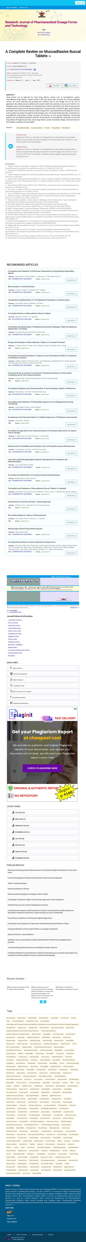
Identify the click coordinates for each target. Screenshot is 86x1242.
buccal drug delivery (37, 128)
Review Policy (12, 647)
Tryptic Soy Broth (11, 1160)
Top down (32, 1144)
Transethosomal (63, 1108)
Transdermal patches (18, 1021)
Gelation (8, 1086)
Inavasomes (23, 1105)
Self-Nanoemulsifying (69, 1060)
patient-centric (10, 1043)
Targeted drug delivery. (59, 1147)
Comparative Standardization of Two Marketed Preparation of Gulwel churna (39, 300)
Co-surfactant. (60, 1053)
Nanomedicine (61, 1144)
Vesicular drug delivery (35, 1105)
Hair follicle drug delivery (37, 1121)
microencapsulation (34, 1082)
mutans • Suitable (22, 1157)
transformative (34, 1092)
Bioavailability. (46, 1037)
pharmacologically (45, 1060)
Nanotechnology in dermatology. (50, 1124)
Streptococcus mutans (47, 1157)
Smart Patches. (51, 1134)
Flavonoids (73, 1105)
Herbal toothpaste (55, 1150)
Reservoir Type (21, 1134)
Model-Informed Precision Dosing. (15, 1098)
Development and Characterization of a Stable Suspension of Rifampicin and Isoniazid (42, 417)
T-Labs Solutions (18, 1239)
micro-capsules (38, 1079)
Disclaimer (11, 655)
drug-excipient (21, 1073)
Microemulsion (40, 1053)
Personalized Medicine (32, 1095)
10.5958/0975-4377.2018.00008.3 (22, 480)
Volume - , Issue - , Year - (27, 80)
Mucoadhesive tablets (23, 128)
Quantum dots (23, 1144)
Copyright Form (18, 686)
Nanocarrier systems (53, 1121)
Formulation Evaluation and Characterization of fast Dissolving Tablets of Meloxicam (42, 388)
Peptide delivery (65, 1043)
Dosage (67, 1163)
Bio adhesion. (66, 128)
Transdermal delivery (50, 1105)
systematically (74, 1069)
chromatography (61, 1160)
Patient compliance (59, 1047)
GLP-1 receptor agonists (13, 1047)
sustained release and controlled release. (18, 1034)
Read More (71, 280)
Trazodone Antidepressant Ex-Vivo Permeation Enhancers (22, 1030)
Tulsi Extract (68, 1056)
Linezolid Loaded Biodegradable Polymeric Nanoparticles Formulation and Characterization (37, 460)
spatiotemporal (39, 1086)
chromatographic (22, 1163)
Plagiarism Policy (13, 636)
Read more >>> (74, 607)
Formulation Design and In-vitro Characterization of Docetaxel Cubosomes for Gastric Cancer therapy (42, 432)
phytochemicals (21, 1102)
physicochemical (69, 1050)
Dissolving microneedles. (31, 1050)
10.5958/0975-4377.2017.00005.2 (22, 305)
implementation (45, 1092)
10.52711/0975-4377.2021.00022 (21, 69)
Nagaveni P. (17, 63)
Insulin (74, 1043)
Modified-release (27, 1086)
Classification (34, 1066)
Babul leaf (72, 1150)
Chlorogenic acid (31, 1128)
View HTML (72, 85)
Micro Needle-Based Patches (36, 1134)
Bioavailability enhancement (14, 1079)
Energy (23, 1147)
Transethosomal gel (34, 1115)
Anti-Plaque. (34, 1060)
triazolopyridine (10, 1027)
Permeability (50, 1053)
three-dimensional (58, 1034)
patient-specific (23, 1092)
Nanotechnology (22, 1108)
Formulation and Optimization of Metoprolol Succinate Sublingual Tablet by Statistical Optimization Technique (42, 328)
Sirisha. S (24, 63)
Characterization (50, 1144)
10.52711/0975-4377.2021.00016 (21, 452)
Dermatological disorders (32, 1124)
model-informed (34, 1089)
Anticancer (71, 1144)
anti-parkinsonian (68, 1111)
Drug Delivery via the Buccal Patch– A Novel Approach (29, 502)
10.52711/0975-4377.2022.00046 (21, 409)
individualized (56, 1092)
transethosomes (11, 1111)
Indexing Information (20, 703)
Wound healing (10, 1108)
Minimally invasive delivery (13, 1050)
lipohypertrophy (10, 1040)
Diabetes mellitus (27, 1047)
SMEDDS (20, 1053)
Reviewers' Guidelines (15, 644)
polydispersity (10, 1073)
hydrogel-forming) (35, 1040)
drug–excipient (45, 1111)
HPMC (72, 1082)
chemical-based (23, 1056)
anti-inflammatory (11, 1056)
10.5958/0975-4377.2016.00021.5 (22, 292)
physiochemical (34, 1056)
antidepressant (22, 1027)
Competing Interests (15, 620)
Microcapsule (56, 1082)
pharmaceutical (10, 1018)
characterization (70, 1034)
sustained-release (50, 1079)
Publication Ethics (14, 642)
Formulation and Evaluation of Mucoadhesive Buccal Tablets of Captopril (37, 488)
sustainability (54, 1018)
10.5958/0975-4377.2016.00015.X (22, 279)
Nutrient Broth (22, 1160)
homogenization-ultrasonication (15, 1069)
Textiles (16, 1147)
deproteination (32, 1018)
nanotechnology (47, 1040)
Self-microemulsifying (46, 1050)
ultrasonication (52, 1069)
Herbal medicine (33, 1108)
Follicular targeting (66, 1121)
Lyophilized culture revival (63, 1157)
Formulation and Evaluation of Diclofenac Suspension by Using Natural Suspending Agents (41, 272)
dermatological (34, 1118)
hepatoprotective (56, 1098)
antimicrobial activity (18, 1154)
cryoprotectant (63, 1069)
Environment (31, 1147)
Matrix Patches (10, 1134)
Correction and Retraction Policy (18, 650)
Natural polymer (45, 1021)
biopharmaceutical (56, 1066)
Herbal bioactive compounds (14, 1124)
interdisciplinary (73, 1134)
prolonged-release (11, 1131)
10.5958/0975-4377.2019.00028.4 (22, 494)
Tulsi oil (8, 1154)
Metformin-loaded (55, 1073)
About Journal (11, 7)
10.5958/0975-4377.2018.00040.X (22, 467)
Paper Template (17, 680)
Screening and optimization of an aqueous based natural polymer (34, 475)
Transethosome (58, 1115)
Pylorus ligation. (37, 1173)
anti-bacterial (70, 1053)
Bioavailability (29, 1053)
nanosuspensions (46, 1137)
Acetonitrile (59, 1163)
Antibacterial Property (22, 1060)
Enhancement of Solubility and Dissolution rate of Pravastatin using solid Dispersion (41, 446)
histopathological (11, 1170)
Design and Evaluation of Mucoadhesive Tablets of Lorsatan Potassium (36, 342)
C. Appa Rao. (32, 63)
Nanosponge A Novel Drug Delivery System (25, 529)
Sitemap (50, 1234)
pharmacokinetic (59, 1040)
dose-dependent (46, 1170)
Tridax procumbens (11, 1105)
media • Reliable (10, 1157)
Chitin (8, 1021)
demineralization (43, 1018)
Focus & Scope (13, 623)
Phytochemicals (62, 1105)
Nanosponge (21, 1037)
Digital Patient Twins (55, 1095)
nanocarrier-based (11, 1121)
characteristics (45, 1056)
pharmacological (10, 1066)
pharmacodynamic (73, 1086)
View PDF (55, 85)
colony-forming (73, 1154)
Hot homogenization (60, 1076)
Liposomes (67, 1141)
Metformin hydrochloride (13, 1076)
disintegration (31, 1063)
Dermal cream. (66, 1128)
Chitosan (73, 1018)
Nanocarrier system (70, 1115)
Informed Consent (14, 625)
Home (9, 1234)
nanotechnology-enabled (13, 1141)
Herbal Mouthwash (57, 1056)
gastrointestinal (44, 1027)
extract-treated (57, 1170)
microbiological (41, 1154)
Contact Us (23, 7)
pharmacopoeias (58, 1131)
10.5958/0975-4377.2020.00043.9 (22, 534)
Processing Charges (18, 697)
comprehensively (22, 1040)
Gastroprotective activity (13, 1173)
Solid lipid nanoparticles (29, 1076)
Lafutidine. (17, 1086)
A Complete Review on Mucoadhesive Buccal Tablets (43, 53)
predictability (67, 1089)
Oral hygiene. (30, 1154)
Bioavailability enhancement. (49, 1108)
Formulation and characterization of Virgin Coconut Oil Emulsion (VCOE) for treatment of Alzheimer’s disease (42, 357)
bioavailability (47, 1034)
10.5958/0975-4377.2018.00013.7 (22, 552)
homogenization (41, 1069)
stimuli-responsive (22, 1043)
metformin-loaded (68, 1066)
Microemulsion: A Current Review (21, 286)
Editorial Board (37, 1234)
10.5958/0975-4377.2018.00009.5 (22, 365)
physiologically (46, 1089)
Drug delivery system (32, 1021)
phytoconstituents (68, 1118)
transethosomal (34, 1111)
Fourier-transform (21, 1082)
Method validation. (22, 1166)
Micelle (59, 1141)
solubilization (10, 1063)
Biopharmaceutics (23, 1066)
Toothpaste (44, 1150)
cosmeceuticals (10, 1115)
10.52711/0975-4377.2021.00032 (21, 438)
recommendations (46, 1131)
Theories (47, 128)
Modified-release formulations (15, 1095)
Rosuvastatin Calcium (47, 1163)
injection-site (67, 1037)
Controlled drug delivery (44, 1147)
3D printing (44, 1095)
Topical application (54, 1128)
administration (21, 1018)
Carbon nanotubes (11, 1144)
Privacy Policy (12, 639)
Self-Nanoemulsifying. (73, 1063)
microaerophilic (62, 1154)
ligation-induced (69, 1166)
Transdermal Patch (71, 1131)
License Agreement (14, 628)
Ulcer (77, 1082)
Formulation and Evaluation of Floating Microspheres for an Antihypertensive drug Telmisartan (40, 403)
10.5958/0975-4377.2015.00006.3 (22, 334)
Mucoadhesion (56, 128)
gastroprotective (46, 1166)
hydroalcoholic (57, 1166)
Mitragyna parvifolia (69, 1170)
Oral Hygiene (10, 1060)
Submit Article (17, 668)
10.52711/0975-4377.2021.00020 (21, 394)
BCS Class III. (28, 1079)
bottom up (40, 1144)
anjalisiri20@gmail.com (19, 66)
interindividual (49, 1086)
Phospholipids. (10, 1118)
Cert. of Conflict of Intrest (22, 691)
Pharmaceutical (10, 1166)
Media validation (33, 1160)
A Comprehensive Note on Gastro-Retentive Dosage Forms (31, 542)
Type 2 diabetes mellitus (45, 1076)
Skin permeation (46, 1115)
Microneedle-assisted (57, 1027)
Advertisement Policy (15, 653)
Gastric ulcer (26, 1173)
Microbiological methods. (48, 1160)
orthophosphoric (34, 1163)
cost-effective (64, 1018)
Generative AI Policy (15, 634)
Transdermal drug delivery (48, 1030)
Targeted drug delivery (33, 1037)
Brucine (62, 1063)
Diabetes (8, 1147)
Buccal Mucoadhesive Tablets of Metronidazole (27, 515)
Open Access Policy (14, 631)
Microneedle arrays (35, 1043)
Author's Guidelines (20, 674)
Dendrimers (76, 1141)
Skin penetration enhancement (42, 1047)
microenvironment (22, 1118)
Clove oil (65, 1150)
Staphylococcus (22, 1150)
